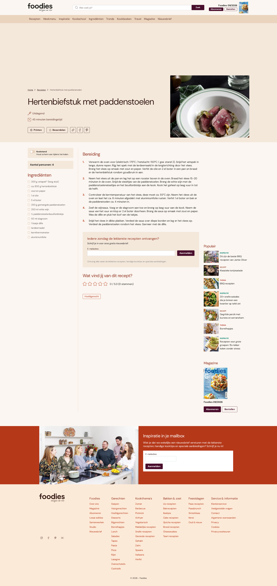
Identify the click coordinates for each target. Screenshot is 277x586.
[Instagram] (41, 538)
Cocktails (116, 568)
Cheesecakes (170, 531)
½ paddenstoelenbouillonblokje (47, 214)
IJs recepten (169, 503)
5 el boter (36, 200)
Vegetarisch (141, 522)
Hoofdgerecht (92, 296)
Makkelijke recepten (145, 526)
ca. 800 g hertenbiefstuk (44, 186)
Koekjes (167, 513)
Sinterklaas (194, 513)
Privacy (215, 522)
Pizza (113, 550)
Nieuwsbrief (95, 531)
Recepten (41, 90)
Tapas (114, 540)
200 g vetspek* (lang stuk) (45, 181)
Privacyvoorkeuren (220, 531)
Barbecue (140, 508)
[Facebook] (48, 538)
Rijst (113, 554)
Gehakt (139, 540)
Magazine (94, 508)
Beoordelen (59, 129)
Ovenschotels (118, 563)
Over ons (94, 503)
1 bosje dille (37, 223)
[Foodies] (48, 7)
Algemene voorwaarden (223, 517)
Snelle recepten (143, 531)
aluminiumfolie (38, 237)
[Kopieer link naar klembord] (73, 130)
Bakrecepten (169, 508)
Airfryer (139, 517)
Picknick (139, 513)
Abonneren (216, 9)
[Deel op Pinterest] (87, 130)
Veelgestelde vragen (221, 508)
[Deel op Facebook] (80, 130)
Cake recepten (170, 517)
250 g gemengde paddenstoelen (48, 204)
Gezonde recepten (145, 536)
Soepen (115, 503)
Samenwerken (96, 522)
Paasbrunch (195, 508)
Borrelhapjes (117, 526)
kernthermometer (40, 232)
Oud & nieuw (195, 522)
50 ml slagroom (39, 218)
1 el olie (35, 195)
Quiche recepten (172, 522)
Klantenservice (219, 503)
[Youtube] (62, 538)
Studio (92, 526)
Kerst (191, 517)
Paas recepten (196, 503)
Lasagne (115, 559)
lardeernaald (37, 227)
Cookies (215, 526)
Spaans (139, 550)
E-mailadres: (93, 249)
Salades (115, 536)
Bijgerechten (117, 522)
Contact (215, 513)
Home (30, 90)
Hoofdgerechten (119, 513)
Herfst (138, 559)
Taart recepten (171, 536)
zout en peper (38, 190)
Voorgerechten (119, 508)
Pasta (114, 545)
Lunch (114, 531)
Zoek (198, 7)
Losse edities (96, 517)
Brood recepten (171, 526)
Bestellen (230, 9)
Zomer (138, 503)
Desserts (115, 517)
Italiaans (139, 554)
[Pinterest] (55, 538)
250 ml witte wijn (40, 209)
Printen (38, 129)
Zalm (137, 545)
